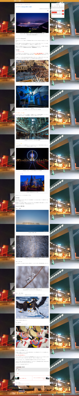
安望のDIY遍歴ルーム (19, 0)
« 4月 (52, 16)
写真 (17, 373)
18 (52, 12)
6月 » (63, 16)
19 (54, 12)
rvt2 (48, 10)
